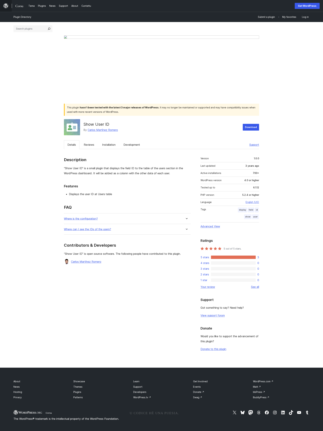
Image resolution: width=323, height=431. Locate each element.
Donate (198, 392)
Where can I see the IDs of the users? (87, 229)
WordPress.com (263, 381)
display (242, 210)
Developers (139, 392)
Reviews (89, 144)
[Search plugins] (49, 28)
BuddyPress (261, 397)
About (16, 381)
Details (71, 144)
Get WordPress (307, 5)
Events (197, 386)
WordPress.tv (142, 397)
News (16, 386)
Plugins (77, 392)
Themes (77, 386)
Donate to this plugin (213, 349)
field (251, 210)
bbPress (259, 392)
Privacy (17, 397)
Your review (208, 287)
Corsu (49, 413)
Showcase (79, 381)
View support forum (213, 315)
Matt (257, 386)
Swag (197, 397)
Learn (136, 381)
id (257, 210)
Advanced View (210, 226)
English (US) (252, 202)
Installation (109, 144)
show (247, 216)
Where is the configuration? (81, 218)
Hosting (17, 392)
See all (255, 287)
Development (131, 144)
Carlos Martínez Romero (103, 130)
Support (254, 144)
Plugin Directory (22, 16)
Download (251, 127)
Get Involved (200, 381)
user (255, 216)
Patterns (78, 397)
